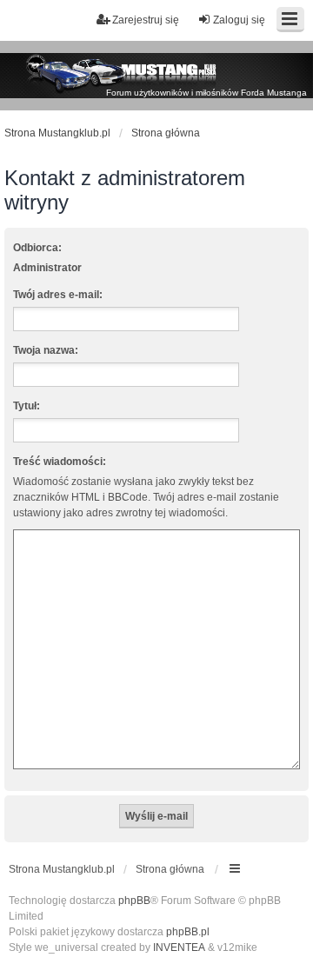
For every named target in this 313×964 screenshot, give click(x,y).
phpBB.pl (188, 932)
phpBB (134, 900)
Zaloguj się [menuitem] (239, 20)
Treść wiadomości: (59, 461)
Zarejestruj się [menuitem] (145, 20)
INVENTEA (179, 947)
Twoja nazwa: (45, 350)
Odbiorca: (37, 248)
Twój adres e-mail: (58, 295)
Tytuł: (26, 406)
